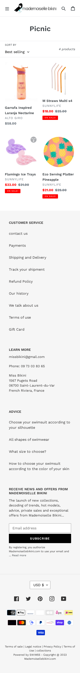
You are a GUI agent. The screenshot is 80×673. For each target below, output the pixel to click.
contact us (18, 233)
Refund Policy (21, 281)
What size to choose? (27, 451)
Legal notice (33, 646)
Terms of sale (14, 646)
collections (43, 650)
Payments (17, 245)
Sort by (10, 44)
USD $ (38, 585)
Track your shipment (27, 269)
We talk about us (23, 305)
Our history (18, 293)
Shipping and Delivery (27, 257)
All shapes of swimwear (29, 439)
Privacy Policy (52, 646)
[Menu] (7, 8)
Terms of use (20, 317)
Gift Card (16, 329)
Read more (19, 555)
